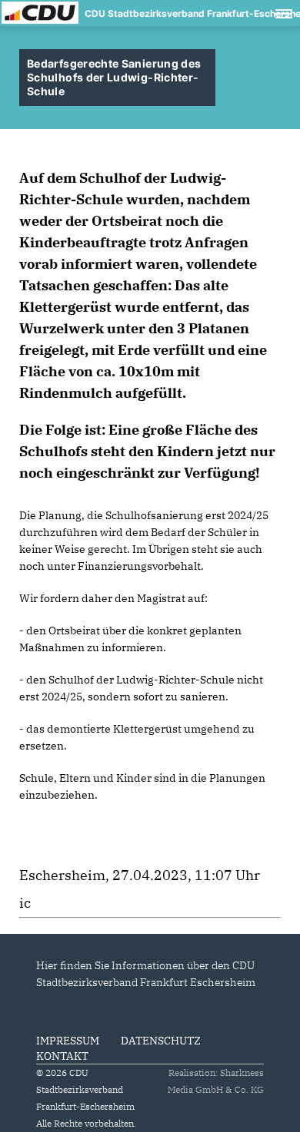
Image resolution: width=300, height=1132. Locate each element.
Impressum (67, 1041)
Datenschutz (161, 1041)
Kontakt (62, 1056)
